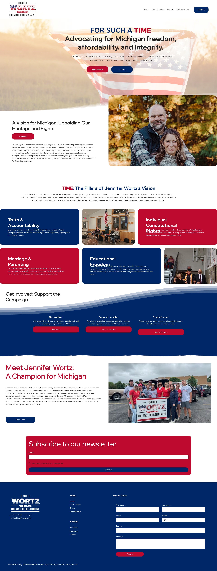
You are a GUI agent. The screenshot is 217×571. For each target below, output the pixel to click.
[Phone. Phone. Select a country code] (165, 520)
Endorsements (75, 511)
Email (31, 453)
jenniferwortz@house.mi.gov (21, 515)
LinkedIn (73, 534)
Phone (164, 515)
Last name (166, 505)
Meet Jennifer (75, 505)
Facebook (74, 528)
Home (72, 501)
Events (72, 508)
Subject (119, 526)
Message (119, 536)
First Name (120, 505)
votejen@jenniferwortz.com (20, 518)
